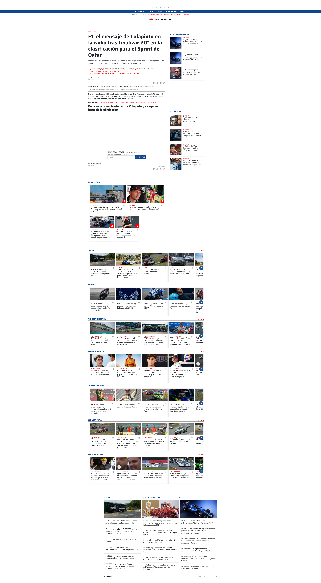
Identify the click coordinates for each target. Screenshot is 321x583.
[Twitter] (156, 8)
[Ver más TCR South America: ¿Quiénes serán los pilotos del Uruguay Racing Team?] (102, 328)
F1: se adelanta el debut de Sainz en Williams (105, 72)
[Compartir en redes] (124, 205)
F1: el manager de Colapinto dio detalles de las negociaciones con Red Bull (114, 70)
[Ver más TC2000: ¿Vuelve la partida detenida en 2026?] (155, 259)
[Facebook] (152, 8)
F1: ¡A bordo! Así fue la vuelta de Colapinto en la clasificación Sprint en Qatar (115, 73)
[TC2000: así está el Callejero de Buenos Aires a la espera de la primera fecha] (122, 509)
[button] (141, 11)
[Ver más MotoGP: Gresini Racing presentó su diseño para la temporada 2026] (128, 294)
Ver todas (201, 250)
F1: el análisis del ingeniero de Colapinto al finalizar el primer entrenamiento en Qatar (128, 102)
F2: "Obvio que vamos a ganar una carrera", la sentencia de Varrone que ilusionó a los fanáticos (164, 14)
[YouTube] (160, 8)
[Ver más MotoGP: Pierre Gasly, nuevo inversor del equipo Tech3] (181, 294)
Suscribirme (140, 157)
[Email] (169, 8)
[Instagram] (165, 8)
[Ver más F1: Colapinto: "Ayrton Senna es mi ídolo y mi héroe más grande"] (175, 149)
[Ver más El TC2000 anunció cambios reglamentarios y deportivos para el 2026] (181, 259)
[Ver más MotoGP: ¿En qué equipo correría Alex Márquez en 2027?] (155, 294)
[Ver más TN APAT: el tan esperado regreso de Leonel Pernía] (128, 395)
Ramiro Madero (96, 78)
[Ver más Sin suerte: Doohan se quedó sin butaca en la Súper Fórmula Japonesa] (102, 360)
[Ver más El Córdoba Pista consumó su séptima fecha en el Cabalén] (181, 429)
